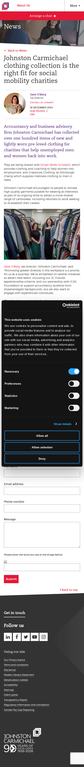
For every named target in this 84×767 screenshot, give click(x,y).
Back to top (70, 590)
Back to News (17, 50)
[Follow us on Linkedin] (8, 637)
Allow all (42, 435)
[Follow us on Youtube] (35, 637)
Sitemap (9, 689)
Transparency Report (15, 699)
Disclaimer (10, 669)
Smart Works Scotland (55, 164)
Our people (37, 111)
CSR (32, 114)
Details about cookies (16, 679)
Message (10, 519)
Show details (62, 423)
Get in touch (14, 612)
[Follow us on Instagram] (43, 637)
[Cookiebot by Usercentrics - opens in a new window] (62, 305)
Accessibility (11, 684)
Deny (42, 458)
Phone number (14, 501)
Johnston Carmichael (5, 6)
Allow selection (42, 447)
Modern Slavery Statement (19, 674)
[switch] (74, 384)
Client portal (11, 694)
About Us (23, 5)
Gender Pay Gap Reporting (19, 709)
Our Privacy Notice (14, 659)
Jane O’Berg (12, 266)
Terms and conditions (16, 664)
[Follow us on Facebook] (17, 637)
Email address (13, 484)
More (73, 5)
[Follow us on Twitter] (26, 637)
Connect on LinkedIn (42, 102)
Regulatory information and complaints (26, 704)
